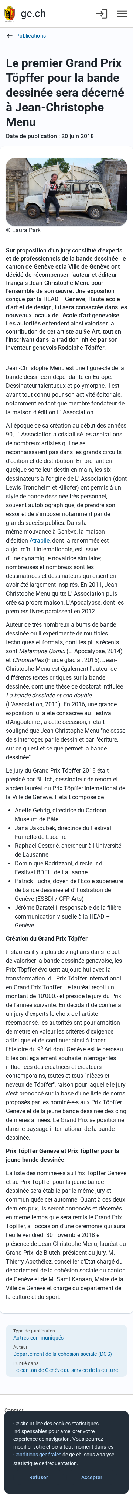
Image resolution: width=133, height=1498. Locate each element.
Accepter (92, 1477)
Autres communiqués (38, 1338)
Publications (31, 36)
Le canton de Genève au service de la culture (65, 1370)
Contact (14, 1410)
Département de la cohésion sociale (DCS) (62, 1354)
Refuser (38, 1477)
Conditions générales (37, 1454)
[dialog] (66, 1452)
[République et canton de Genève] (9, 14)
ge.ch (33, 13)
